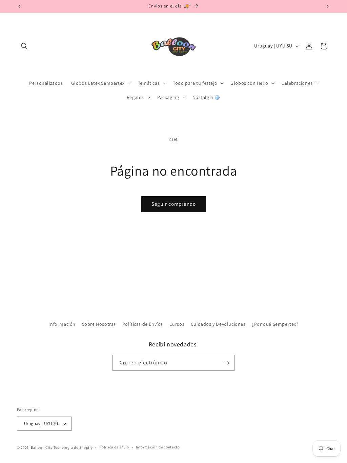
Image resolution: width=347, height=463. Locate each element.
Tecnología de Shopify (73, 447)
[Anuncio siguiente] (327, 6)
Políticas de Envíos (142, 324)
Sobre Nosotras (99, 324)
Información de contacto (158, 447)
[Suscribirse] (226, 363)
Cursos (177, 324)
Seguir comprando (173, 204)
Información (62, 324)
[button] (24, 46)
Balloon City (42, 447)
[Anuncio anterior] (19, 6)
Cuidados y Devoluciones (218, 324)
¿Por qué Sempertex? (275, 324)
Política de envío (114, 447)
